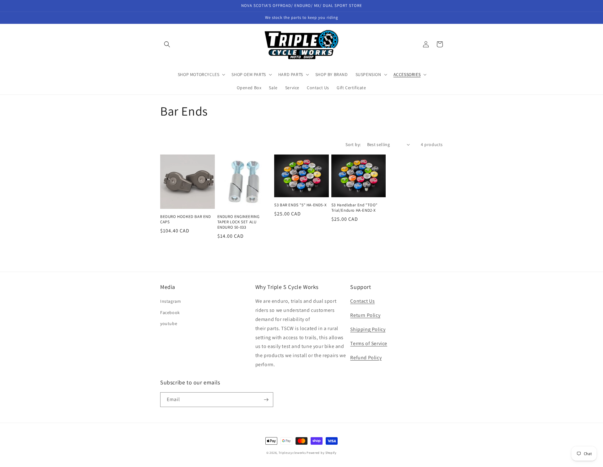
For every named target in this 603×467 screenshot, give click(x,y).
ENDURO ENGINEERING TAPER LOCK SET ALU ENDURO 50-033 (238, 222)
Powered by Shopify (322, 453)
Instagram (170, 301)
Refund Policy (366, 357)
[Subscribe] (266, 399)
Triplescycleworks (292, 453)
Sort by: (353, 144)
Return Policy (365, 315)
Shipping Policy (367, 329)
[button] (167, 44)
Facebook (170, 312)
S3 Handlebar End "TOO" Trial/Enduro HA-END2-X (354, 208)
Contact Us (362, 301)
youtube (168, 323)
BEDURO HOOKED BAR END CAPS (185, 219)
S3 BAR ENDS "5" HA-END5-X (300, 205)
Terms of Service (368, 343)
